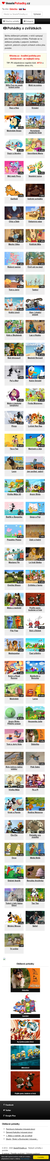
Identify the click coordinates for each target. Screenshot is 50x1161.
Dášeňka (13, 9)
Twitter (8, 1110)
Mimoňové (25, 1067)
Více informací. (25, 1159)
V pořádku (41, 1157)
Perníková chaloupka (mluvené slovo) (20, 1129)
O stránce (5, 1153)
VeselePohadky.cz (20, 1148)
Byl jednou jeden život (25, 1042)
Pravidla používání (18, 1153)
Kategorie (29, 21)
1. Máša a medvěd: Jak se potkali (19, 1135)
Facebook (9, 1105)
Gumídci (25, 1016)
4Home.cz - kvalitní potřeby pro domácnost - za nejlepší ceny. (25, 57)
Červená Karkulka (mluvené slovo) (19, 1132)
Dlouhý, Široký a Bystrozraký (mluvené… (22, 1139)
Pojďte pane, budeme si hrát (25, 1093)
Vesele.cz (18, 3)
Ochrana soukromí (33, 1153)
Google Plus (10, 1115)
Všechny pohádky (12, 21)
